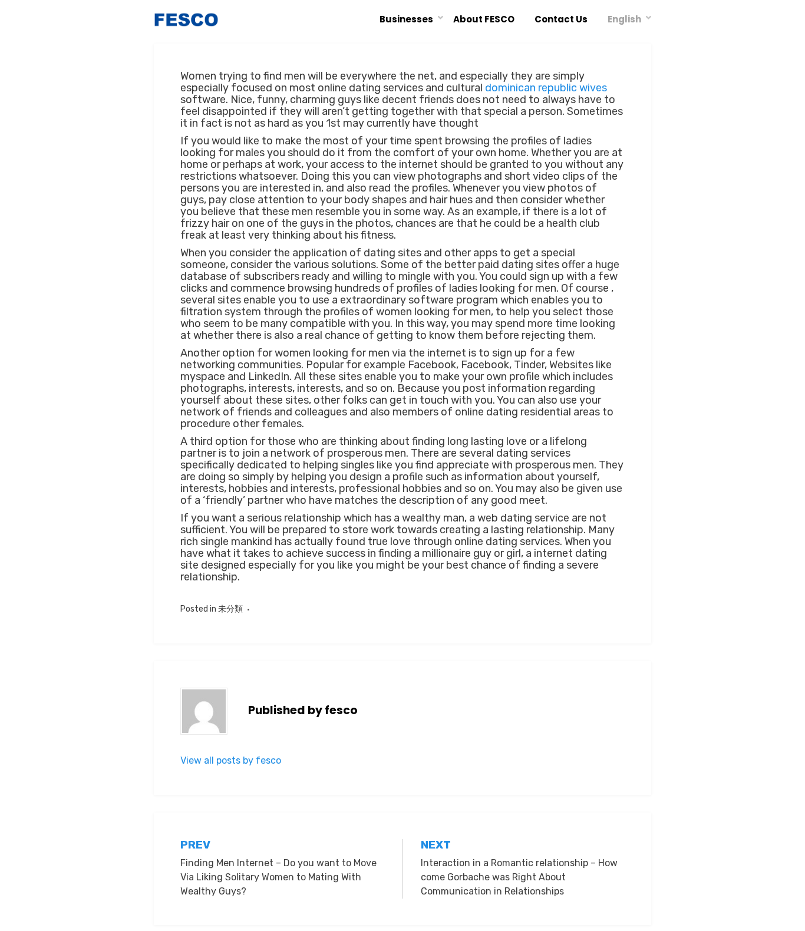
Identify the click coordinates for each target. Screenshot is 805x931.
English (624, 19)
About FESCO (483, 19)
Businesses (406, 19)
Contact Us (561, 19)
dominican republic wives (546, 87)
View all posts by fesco (230, 760)
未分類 (230, 609)
